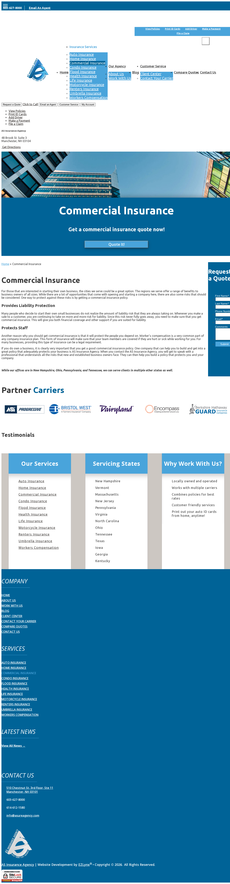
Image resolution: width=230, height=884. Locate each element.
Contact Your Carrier (156, 78)
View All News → (13, 746)
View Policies (152, 29)
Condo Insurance (83, 67)
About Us (116, 74)
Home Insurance (83, 59)
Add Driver (191, 29)
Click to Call (30, 104)
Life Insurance (81, 80)
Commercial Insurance (87, 63)
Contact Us (208, 72)
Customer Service (153, 66)
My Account (217, 22)
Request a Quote (11, 104)
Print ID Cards (172, 29)
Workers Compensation (89, 97)
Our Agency (117, 66)
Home (64, 72)
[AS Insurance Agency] (38, 70)
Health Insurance (83, 76)
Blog (135, 72)
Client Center (150, 74)
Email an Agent (48, 104)
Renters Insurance (84, 89)
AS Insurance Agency (17, 864)
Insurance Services (83, 47)
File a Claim (183, 33)
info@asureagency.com (22, 815)
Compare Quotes (186, 72)
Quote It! (117, 244)
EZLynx (84, 864)
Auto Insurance (82, 54)
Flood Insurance (82, 72)
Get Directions (11, 147)
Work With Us (120, 78)
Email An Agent (39, 8)
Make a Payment (211, 29)
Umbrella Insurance (85, 93)
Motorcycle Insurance (87, 85)
